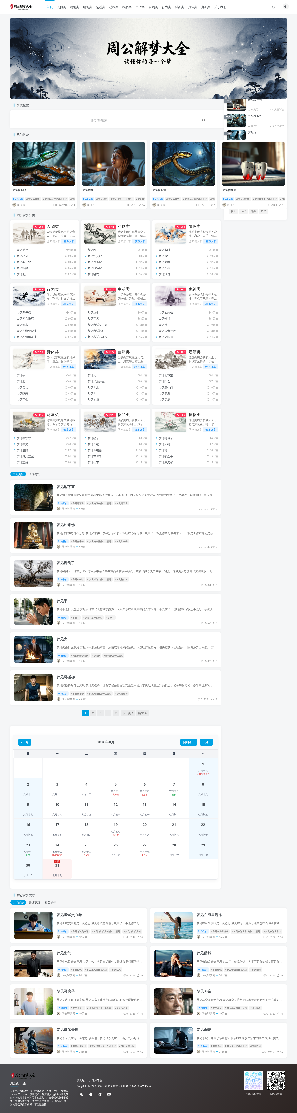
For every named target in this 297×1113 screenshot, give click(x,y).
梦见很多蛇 (255, 116)
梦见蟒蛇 (93, 274)
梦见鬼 (252, 132)
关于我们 (220, 7)
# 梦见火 (96, 655)
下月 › (206, 742)
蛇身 (253, 211)
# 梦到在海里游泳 (272, 931)
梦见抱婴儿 (24, 268)
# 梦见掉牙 (101, 199)
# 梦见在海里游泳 (219, 931)
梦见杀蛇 (204, 1029)
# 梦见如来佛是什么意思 (99, 541)
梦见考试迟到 (96, 331)
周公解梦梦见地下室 (265, 521)
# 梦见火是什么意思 (113, 655)
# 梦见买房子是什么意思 (99, 1007)
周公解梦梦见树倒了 (265, 561)
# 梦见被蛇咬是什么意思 (55, 199)
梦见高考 (93, 318)
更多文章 (69, 241)
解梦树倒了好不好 (239, 561)
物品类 (127, 7)
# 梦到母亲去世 (126, 1046)
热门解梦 (18, 902)
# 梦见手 (75, 617)
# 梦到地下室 (121, 503)
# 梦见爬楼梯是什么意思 (99, 693)
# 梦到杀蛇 (255, 1046)
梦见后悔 (164, 262)
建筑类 (87, 7)
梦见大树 (164, 444)
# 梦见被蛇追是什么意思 (195, 199)
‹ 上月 (24, 742)
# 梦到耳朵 (255, 1007)
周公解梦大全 (115, 1086)
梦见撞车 (93, 438)
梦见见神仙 (166, 337)
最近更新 (18, 474)
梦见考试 (257, 631)
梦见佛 (163, 325)
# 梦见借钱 (216, 969)
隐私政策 (102, 1086)
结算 (270, 631)
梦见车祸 (93, 444)
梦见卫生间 (166, 387)
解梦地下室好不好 (239, 521)
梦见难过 (164, 274)
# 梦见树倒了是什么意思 (99, 579)
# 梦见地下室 (77, 503)
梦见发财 (22, 450)
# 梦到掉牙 (141, 199)
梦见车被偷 (95, 450)
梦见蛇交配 (95, 256)
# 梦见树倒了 (77, 579)
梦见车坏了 (95, 456)
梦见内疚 (164, 256)
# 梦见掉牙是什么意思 (121, 199)
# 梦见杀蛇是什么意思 (236, 1046)
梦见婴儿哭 (24, 262)
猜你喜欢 (34, 474)
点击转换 (256, 376)
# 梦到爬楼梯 (121, 693)
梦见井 (92, 393)
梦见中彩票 (24, 438)
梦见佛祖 (164, 318)
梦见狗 (92, 250)
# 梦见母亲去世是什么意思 (103, 1046)
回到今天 (188, 742)
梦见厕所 (164, 393)
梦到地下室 (235, 527)
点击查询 (256, 419)
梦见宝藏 (22, 462)
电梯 (233, 624)
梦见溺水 (22, 325)
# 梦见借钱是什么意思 (236, 969)
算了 (233, 631)
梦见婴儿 (22, 274)
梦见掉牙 (88, 190)
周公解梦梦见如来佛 (240, 544)
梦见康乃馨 (166, 462)
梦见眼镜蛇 (95, 268)
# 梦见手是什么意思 (92, 617)
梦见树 (163, 450)
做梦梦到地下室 (260, 515)
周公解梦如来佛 (254, 532)
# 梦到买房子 (121, 1007)
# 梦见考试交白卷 (79, 931)
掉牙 (233, 211)
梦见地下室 (166, 375)
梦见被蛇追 (159, 190)
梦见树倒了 (166, 438)
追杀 (258, 624)
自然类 (153, 7)
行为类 (166, 7)
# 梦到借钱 (255, 969)
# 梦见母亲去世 (78, 1046)
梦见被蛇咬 (19, 190)
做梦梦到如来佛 (238, 538)
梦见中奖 (22, 444)
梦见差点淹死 (25, 318)
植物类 (113, 7)
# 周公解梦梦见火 (79, 655)
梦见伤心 (164, 268)
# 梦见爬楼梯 (77, 693)
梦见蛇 (270, 610)
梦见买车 (93, 462)
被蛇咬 (235, 610)
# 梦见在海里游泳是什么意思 (246, 931)
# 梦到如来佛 (121, 541)
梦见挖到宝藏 (25, 456)
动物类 (74, 7)
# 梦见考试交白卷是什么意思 (106, 931)
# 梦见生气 (76, 969)
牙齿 (243, 617)
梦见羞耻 (164, 250)
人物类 (61, 7)
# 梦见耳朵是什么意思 (236, 1007)
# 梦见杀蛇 (216, 1046)
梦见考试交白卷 (97, 325)
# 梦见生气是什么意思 (96, 969)
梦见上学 (93, 312)
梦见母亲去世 (67, 1029)
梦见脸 (21, 381)
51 (116, 713)
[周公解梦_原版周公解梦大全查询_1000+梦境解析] (23, 1075)
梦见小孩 (22, 256)
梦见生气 (64, 952)
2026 (259, 610)
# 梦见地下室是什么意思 (99, 503)
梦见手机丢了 (238, 493)
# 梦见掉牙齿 (242, 199)
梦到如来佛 (262, 544)
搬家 (233, 617)
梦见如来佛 (166, 312)
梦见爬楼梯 (24, 312)
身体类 (192, 7)
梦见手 (21, 375)
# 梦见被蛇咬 (32, 199)
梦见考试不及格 (97, 337)
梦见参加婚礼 (238, 486)
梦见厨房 (164, 399)
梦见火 (92, 375)
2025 (263, 211)
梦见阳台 (164, 381)
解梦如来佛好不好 (261, 538)
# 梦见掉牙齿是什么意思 (265, 199)
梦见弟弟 (22, 250)
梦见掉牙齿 (229, 190)
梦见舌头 (22, 387)
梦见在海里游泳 (27, 331)
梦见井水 (93, 387)
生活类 (140, 7)
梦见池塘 (93, 399)
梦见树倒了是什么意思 (258, 567)
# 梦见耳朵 (216, 1007)
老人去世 (246, 624)
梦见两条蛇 (95, 262)
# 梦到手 (110, 617)
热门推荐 (232, 434)
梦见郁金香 (166, 456)
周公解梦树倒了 (238, 556)
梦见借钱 (204, 952)
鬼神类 (205, 7)
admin (244, 631)
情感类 (100, 7)
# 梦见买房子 (77, 1007)
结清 (270, 617)
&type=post (257, 617)
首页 (50, 7)
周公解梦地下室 (238, 515)
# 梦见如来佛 (77, 541)
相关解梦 (50, 902)
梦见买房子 (66, 991)
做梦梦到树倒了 (260, 556)
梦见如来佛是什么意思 (242, 550)
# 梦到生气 (115, 969)
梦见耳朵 (22, 399)
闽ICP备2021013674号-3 (137, 1086)
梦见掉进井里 (96, 381)
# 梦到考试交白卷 (132, 931)
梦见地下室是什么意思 (258, 527)
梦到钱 (247, 610)
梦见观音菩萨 (167, 331)
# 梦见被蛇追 (172, 199)
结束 (268, 624)
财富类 (179, 7)
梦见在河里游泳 (27, 337)
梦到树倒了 (235, 567)
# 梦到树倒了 (121, 579)
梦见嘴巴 (22, 393)
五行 (243, 211)
